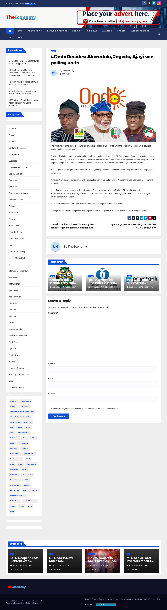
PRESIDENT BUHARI (17, 496)
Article (11, 135)
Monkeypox (14, 475)
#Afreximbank (26, 401)
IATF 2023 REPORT (140, 31)
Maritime (12, 310)
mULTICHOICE (28, 475)
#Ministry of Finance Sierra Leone (22, 412)
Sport (11, 381)
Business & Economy (18, 167)
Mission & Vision (112, 599)
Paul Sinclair (14, 490)
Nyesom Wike (15, 485)
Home (87, 599)
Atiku (12, 433)
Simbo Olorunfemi (29, 501)
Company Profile (98, 599)
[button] (159, 34)
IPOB (12, 464)
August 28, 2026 (20, 565)
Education (13, 213)
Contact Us (89, 605)
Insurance (13, 277)
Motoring (13, 316)
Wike (12, 511)
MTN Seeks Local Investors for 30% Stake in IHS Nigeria (140, 561)
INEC (28, 459)
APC (11, 427)
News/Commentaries (18, 336)
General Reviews (16, 239)
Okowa (26, 485)
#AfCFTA (13, 401)
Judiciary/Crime (16, 297)
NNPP (26, 480)
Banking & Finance (57, 31)
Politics (77, 31)
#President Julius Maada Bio (20, 417)
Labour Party (31, 464)
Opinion (12, 349)
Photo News (35, 31)
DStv (33, 438)
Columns (13, 187)
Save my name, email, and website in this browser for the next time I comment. (85, 409)
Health (12, 245)
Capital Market (15, 174)
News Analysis (15, 329)
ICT (10, 264)
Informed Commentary (18, 271)
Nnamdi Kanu (15, 480)
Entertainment (15, 226)
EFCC (12, 443)
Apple (20, 427)
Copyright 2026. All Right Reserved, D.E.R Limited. (24, 601)
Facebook (25, 448)
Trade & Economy (17, 387)
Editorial (12, 206)
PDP (24, 490)
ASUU (28, 427)
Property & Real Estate (19, 374)
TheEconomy (68, 71)
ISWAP (20, 464)
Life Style (13, 303)
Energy (12, 219)
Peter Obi (34, 490)
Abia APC (27, 422)
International (14, 284)
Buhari (25, 438)
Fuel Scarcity (14, 454)
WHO (30, 506)
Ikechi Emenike (29, 454)
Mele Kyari (14, 469)
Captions (13, 180)
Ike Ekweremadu (16, 459)
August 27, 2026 (97, 565)
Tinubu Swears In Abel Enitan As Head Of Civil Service (102, 561)
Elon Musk (13, 448)
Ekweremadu (23, 443)
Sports (121, 31)
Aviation (107, 31)
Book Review (15, 154)
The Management (127, 599)
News (20, 31)
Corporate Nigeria (17, 200)
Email (51, 379)
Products (138, 599)
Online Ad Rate (149, 599)
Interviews (13, 290)
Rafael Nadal (14, 501)
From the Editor (15, 232)
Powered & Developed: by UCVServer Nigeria (22, 603)
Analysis (12, 128)
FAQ (158, 599)
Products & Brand (16, 368)
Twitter (21, 506)
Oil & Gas (92, 31)
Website (51, 394)
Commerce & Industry (18, 193)
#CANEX (13, 406)
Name (51, 364)
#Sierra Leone (15, 422)
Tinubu (12, 506)
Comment (53, 313)
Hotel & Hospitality (17, 251)
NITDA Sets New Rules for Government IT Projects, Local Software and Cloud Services (22, 72)
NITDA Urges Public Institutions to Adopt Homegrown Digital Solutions (24, 103)
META (24, 469)
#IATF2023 (24, 406)
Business (13, 161)
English (101, 604)
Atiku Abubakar (23, 433)
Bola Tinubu (14, 438)
